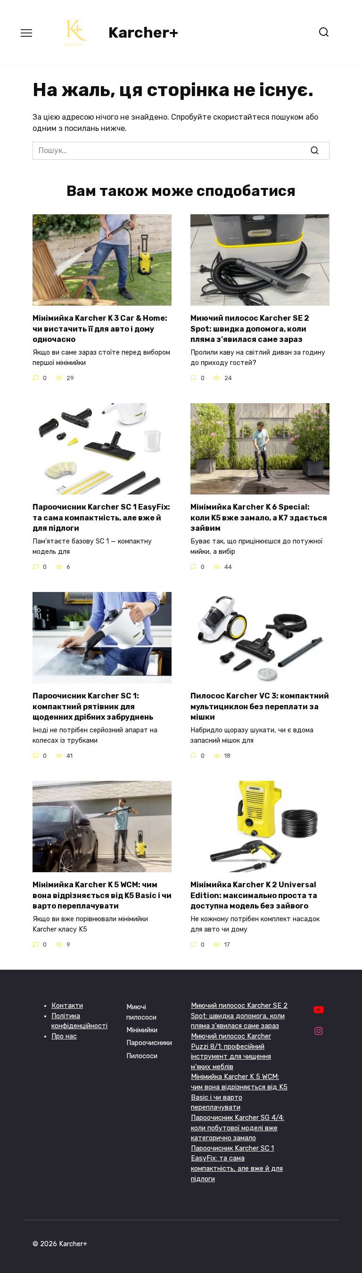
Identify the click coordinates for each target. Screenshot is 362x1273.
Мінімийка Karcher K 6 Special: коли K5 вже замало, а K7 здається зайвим (258, 518)
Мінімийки (141, 1030)
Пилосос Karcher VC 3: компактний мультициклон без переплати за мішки (259, 706)
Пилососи (141, 1056)
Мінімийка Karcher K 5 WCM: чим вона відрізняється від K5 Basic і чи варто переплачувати (102, 895)
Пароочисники (149, 1043)
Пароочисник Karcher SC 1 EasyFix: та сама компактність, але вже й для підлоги (101, 518)
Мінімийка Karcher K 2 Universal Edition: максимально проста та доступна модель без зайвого (253, 895)
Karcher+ (143, 32)
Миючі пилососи (141, 1012)
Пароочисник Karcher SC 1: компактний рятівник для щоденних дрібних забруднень (93, 706)
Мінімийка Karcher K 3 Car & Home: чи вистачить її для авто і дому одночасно (100, 329)
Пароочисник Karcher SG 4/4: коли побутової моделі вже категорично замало (237, 1128)
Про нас (64, 1036)
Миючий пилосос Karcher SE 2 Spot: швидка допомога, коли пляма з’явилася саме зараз (249, 329)
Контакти (67, 1006)
